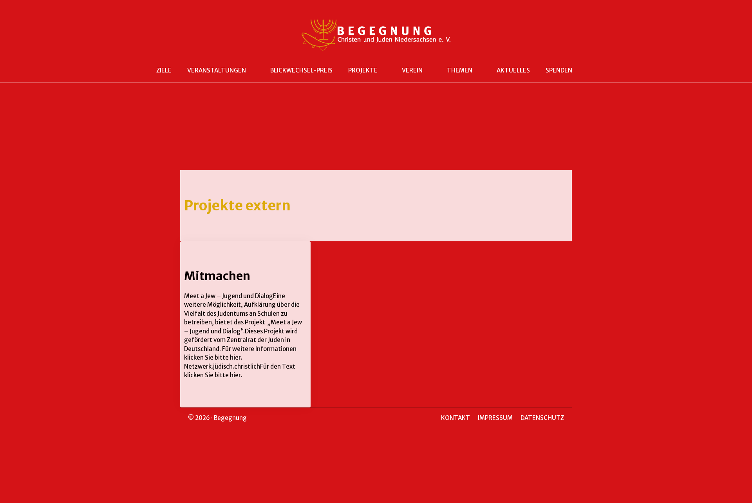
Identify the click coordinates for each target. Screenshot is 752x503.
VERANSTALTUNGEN (216, 70)
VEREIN (412, 70)
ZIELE (164, 70)
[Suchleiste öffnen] (591, 71)
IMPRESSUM (495, 418)
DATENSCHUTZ (542, 418)
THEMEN (459, 70)
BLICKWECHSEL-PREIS (301, 70)
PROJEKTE (363, 70)
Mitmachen (217, 275)
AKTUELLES (513, 70)
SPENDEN (559, 70)
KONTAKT (455, 418)
